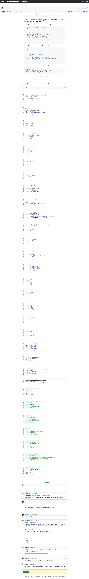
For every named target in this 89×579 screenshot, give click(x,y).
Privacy (35, 576)
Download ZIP (85, 11)
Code (4, 11)
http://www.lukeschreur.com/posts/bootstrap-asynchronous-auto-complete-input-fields (38, 489)
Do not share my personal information (60, 576)
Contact (49, 576)
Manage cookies (52, 576)
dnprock (26, 547)
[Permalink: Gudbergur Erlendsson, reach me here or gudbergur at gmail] (23, 83)
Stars (15, 11)
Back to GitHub (25, 1)
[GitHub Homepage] (24, 576)
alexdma (26, 514)
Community (43, 576)
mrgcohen (27, 520)
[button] (80, 11)
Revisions (9, 11)
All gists (21, 1)
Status (40, 576)
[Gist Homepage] (3, 1)
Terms (32, 576)
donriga (26, 558)
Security (37, 576)
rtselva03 (26, 564)
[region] (44, 51)
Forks (20, 11)
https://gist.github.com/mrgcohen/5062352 (31, 522)
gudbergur (5, 8)
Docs (46, 576)
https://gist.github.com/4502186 (47, 495)
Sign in (83, 1)
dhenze (26, 493)
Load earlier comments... (46, 482)
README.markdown (13, 8)
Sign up (86, 1)
